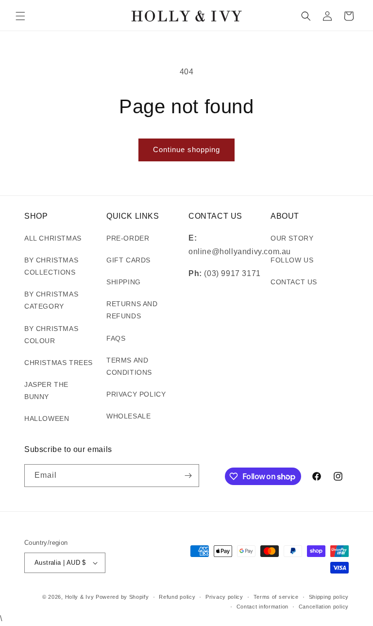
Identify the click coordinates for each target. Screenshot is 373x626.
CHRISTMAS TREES (58, 362)
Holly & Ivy (80, 597)
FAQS (115, 338)
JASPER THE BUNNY (46, 390)
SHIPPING (123, 282)
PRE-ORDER (127, 238)
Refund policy (177, 597)
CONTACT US (294, 282)
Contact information (262, 606)
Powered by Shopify (122, 597)
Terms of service (276, 597)
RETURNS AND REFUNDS (132, 310)
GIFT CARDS (128, 260)
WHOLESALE (128, 416)
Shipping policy (329, 597)
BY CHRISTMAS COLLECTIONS (51, 266)
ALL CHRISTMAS (53, 238)
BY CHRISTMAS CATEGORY (51, 300)
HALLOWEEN (46, 418)
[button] (20, 16)
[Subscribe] (188, 475)
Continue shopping (186, 149)
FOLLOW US (292, 260)
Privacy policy (224, 597)
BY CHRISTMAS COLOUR (51, 335)
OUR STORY (292, 238)
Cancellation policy (324, 606)
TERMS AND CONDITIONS (129, 366)
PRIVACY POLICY (136, 394)
